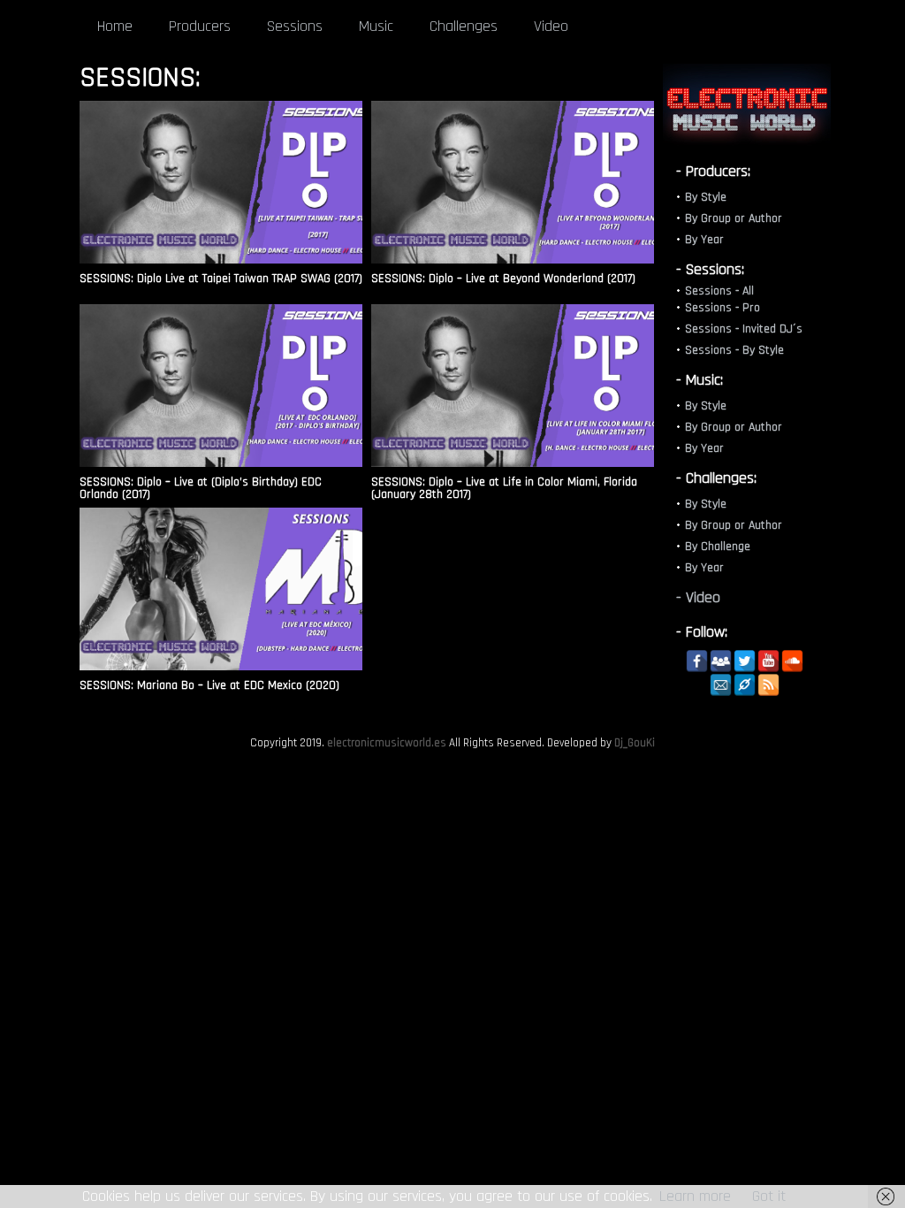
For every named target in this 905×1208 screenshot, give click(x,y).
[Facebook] (697, 661)
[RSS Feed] (768, 685)
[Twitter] (745, 661)
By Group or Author (733, 218)
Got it (769, 1196)
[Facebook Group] (721, 661)
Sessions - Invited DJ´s (743, 329)
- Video (698, 597)
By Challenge (717, 546)
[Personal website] (745, 685)
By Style (705, 197)
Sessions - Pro (722, 308)
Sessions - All (719, 291)
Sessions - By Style (734, 350)
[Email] (721, 685)
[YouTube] (768, 661)
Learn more (695, 1196)
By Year (704, 240)
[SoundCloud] (792, 661)
